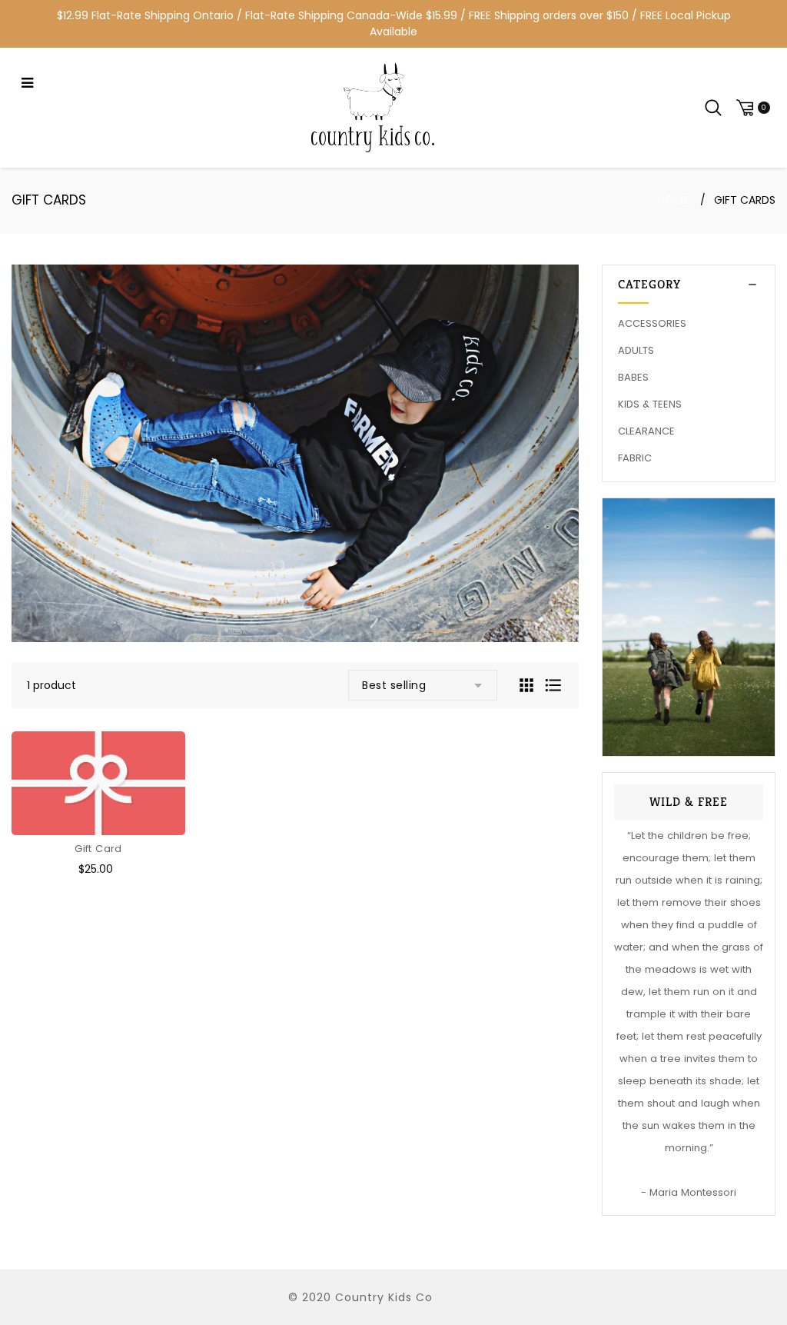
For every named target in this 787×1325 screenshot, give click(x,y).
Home (673, 200)
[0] (750, 108)
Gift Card (98, 848)
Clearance (646, 431)
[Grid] (528, 684)
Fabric (635, 458)
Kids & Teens (650, 404)
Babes (633, 377)
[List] (553, 684)
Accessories (652, 323)
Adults (636, 350)
